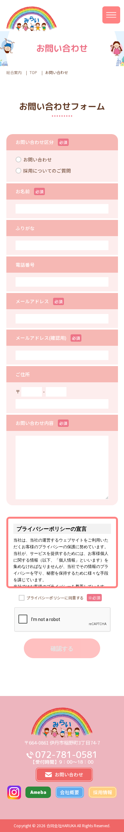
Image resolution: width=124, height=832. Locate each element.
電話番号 (25, 264)
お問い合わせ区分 (35, 142)
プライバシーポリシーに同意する (63, 598)
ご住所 (23, 374)
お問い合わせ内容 (35, 422)
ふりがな (25, 228)
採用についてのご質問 (47, 170)
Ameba (38, 792)
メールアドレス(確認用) (41, 337)
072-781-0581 (66, 755)
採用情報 (102, 792)
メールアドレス (32, 301)
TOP (33, 72)
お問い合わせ (37, 159)
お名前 (23, 191)
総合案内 (14, 72)
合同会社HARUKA (61, 825)
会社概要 (69, 792)
